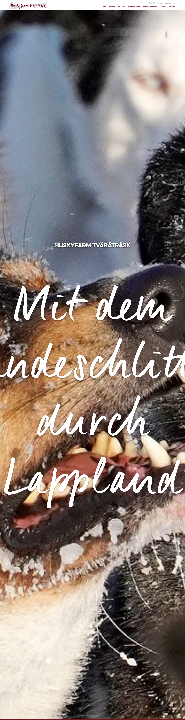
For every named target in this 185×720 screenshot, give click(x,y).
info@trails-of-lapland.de (167, 3)
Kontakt (173, 6)
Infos (163, 6)
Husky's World (150, 6)
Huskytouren (108, 6)
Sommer (121, 6)
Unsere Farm (134, 6)
